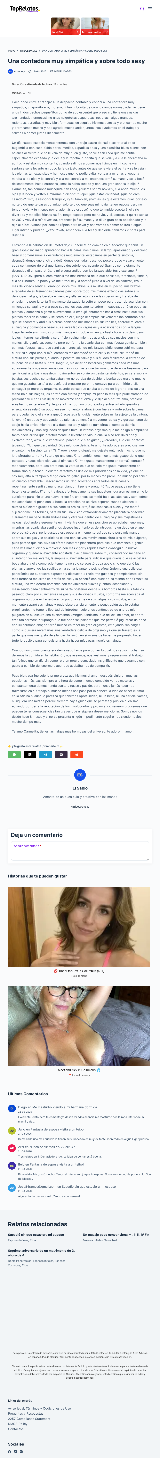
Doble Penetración (19, 1260)
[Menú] (150, 9)
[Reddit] (76, 754)
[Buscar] (142, 9)
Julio (21, 1129)
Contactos (15, 1429)
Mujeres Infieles (93, 1240)
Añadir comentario (27, 846)
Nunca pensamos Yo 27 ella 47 (52, 1147)
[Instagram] (21, 1451)
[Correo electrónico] (61, 754)
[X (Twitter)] (30, 754)
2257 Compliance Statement (29, 1419)
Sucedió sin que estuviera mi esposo (89, 1186)
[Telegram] (45, 754)
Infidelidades (63, 71)
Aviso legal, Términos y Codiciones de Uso (39, 1408)
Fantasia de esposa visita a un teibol (57, 1129)
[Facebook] (9, 1451)
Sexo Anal (110, 1240)
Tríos (33, 1240)
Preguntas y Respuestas (25, 1413)
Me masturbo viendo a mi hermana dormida (64, 1107)
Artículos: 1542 (80, 806)
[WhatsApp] (14, 754)
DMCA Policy (18, 1424)
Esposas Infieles (18, 1240)
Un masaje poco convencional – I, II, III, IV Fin (116, 1235)
